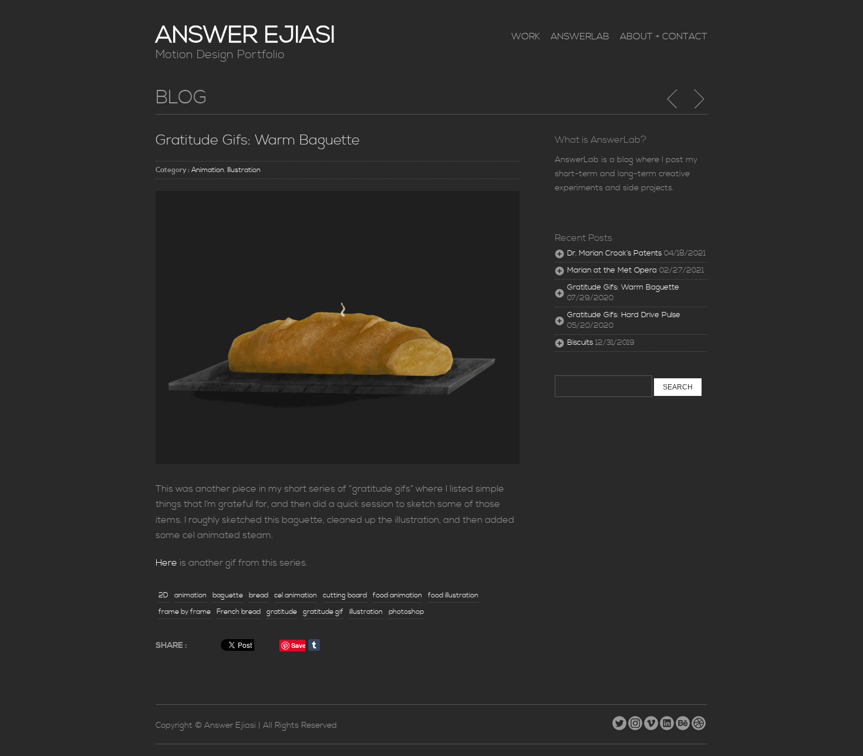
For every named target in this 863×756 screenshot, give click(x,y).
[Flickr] (636, 720)
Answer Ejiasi (245, 36)
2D (163, 595)
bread (258, 595)
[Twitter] (620, 720)
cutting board (345, 595)
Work (525, 36)
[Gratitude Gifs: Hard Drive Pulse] (698, 98)
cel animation (295, 595)
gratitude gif (323, 611)
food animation (397, 595)
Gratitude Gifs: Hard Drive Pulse (623, 315)
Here (166, 563)
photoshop (406, 611)
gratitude (282, 611)
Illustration (244, 170)
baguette (228, 595)
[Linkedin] (668, 720)
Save (298, 645)
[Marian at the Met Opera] (673, 98)
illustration (366, 611)
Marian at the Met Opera (612, 270)
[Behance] (684, 720)
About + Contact (663, 36)
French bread (239, 611)
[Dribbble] (699, 720)
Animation (207, 170)
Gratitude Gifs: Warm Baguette (258, 140)
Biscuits (580, 343)
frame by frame (185, 611)
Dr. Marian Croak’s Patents (614, 253)
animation (190, 595)
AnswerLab (580, 36)
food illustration (453, 595)
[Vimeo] (652, 720)
